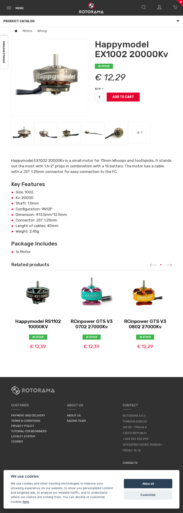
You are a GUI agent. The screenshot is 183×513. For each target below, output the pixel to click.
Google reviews (3, 52)
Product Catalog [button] (19, 21)
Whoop (42, 31)
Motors (27, 31)
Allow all (148, 483)
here (26, 501)
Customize (148, 495)
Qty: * (99, 88)
